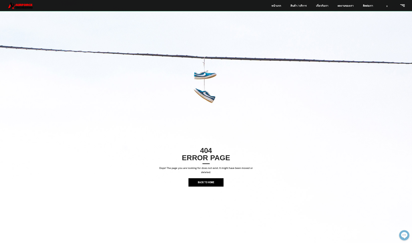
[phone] (404, 225)
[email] (404, 217)
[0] (384, 5)
